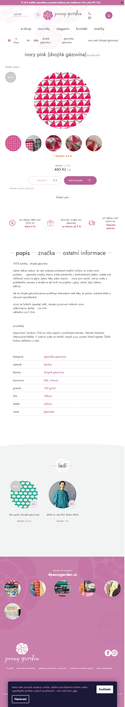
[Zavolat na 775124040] (90, 14)
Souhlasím (104, 689)
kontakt (8, 668)
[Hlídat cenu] (61, 197)
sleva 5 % (28, 226)
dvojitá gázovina (53, 372)
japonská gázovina (54, 357)
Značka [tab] (45, 253)
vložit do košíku (74, 180)
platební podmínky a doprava (51, 668)
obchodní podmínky (24, 668)
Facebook (106, 653)
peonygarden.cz (113, 653)
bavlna (47, 364)
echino (47, 404)
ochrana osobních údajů (80, 668)
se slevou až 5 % (70, 226)
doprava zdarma (109, 226)
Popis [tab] (22, 253)
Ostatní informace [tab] (83, 253)
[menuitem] (24, 28)
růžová (53, 380)
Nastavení (19, 699)
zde (73, 691)
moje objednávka (103, 668)
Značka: (11, 67)
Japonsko (48, 412)
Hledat (36, 15)
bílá (45, 380)
